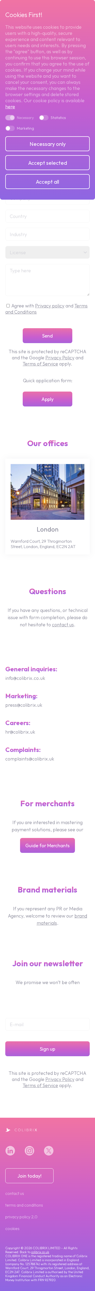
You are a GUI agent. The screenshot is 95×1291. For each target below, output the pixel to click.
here (10, 107)
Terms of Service (40, 364)
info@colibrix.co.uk (25, 678)
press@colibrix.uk (23, 705)
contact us (63, 625)
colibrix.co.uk (40, 1252)
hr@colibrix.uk (20, 732)
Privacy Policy (59, 358)
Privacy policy (49, 306)
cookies (12, 1228)
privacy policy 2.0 (21, 1216)
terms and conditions (24, 1205)
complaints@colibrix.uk (29, 759)
